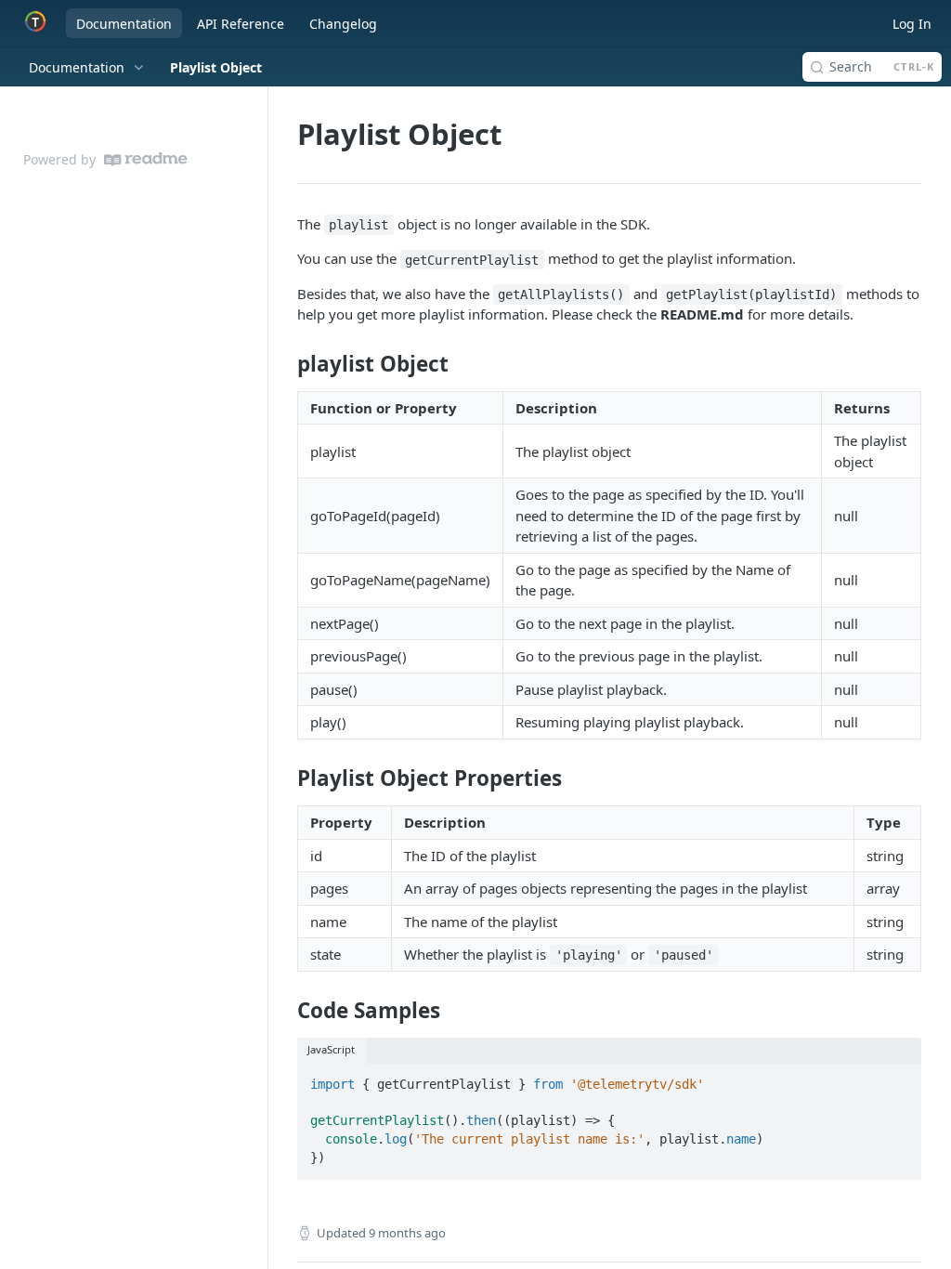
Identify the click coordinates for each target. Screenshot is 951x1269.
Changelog (343, 24)
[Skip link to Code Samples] (285, 1009)
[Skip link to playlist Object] (285, 364)
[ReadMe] (146, 159)
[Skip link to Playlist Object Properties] (285, 778)
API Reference (240, 24)
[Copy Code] (899, 1079)
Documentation (124, 24)
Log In (911, 24)
